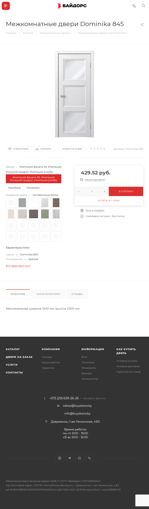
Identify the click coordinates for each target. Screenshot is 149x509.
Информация (92, 349)
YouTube (79, 458)
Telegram (69, 458)
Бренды (86, 373)
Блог (84, 356)
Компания (51, 349)
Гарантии (48, 367)
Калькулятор (89, 378)
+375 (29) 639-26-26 (64, 398)
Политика (87, 362)
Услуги (12, 364)
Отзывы (77, 294)
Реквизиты (88, 367)
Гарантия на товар (128, 371)
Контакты (14, 372)
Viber (89, 458)
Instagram (59, 458)
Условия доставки (128, 366)
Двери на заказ (19, 356)
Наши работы (51, 362)
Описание (18, 294)
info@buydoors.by (77, 413)
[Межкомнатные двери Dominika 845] (74, 94)
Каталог (13, 349)
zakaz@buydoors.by (77, 405)
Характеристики (48, 294)
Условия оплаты (126, 360)
